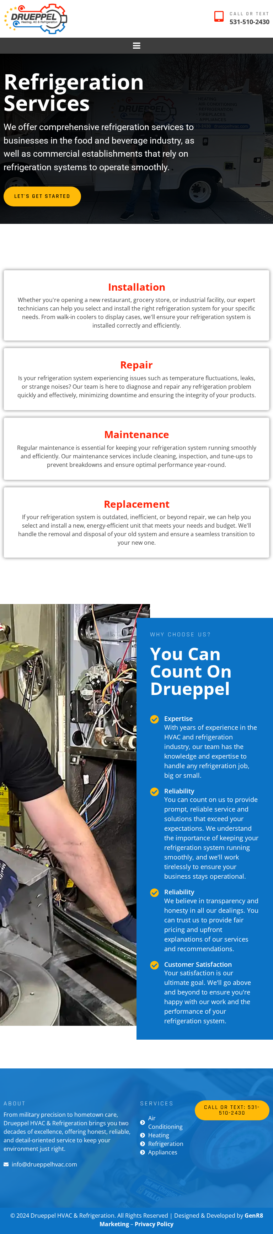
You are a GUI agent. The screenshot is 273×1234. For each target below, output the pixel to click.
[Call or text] (219, 16)
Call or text (249, 14)
